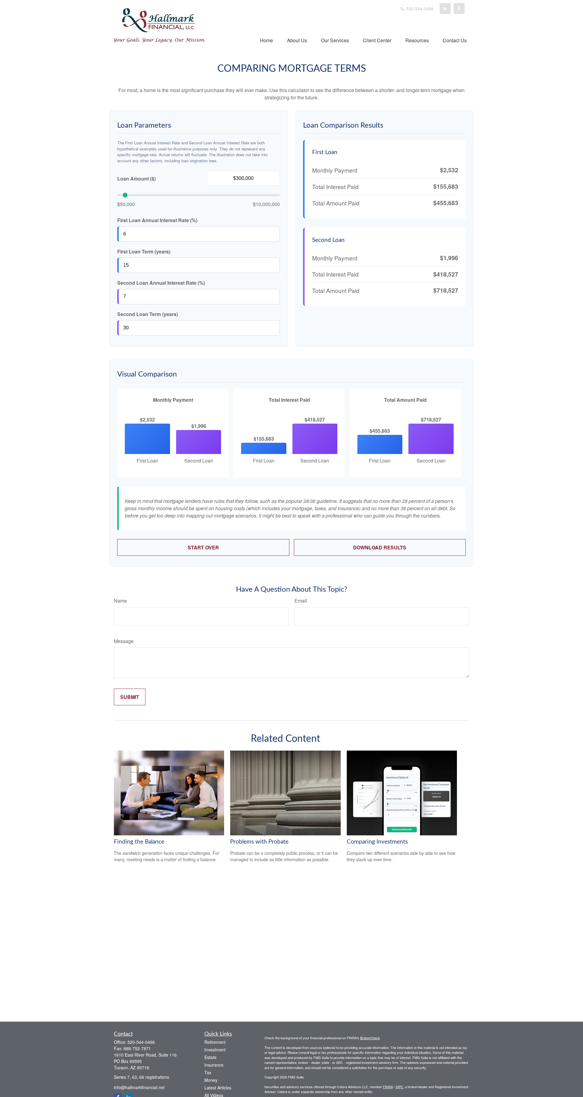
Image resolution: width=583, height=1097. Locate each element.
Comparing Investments (377, 842)
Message (124, 641)
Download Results (379, 547)
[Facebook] (459, 8)
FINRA (388, 1086)
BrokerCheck (370, 1037)
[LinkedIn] (445, 8)
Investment (215, 1050)
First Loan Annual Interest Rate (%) (157, 220)
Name (120, 600)
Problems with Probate (259, 842)
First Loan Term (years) (143, 251)
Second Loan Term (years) (147, 314)
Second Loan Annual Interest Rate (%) (161, 282)
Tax (207, 1072)
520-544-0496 (419, 8)
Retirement (215, 1042)
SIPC (399, 1086)
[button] (266, 40)
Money (210, 1080)
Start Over (203, 547)
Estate (210, 1057)
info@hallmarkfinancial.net (139, 1087)
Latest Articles (217, 1088)
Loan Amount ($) (136, 178)
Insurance (213, 1065)
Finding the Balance (139, 842)
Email (301, 600)
